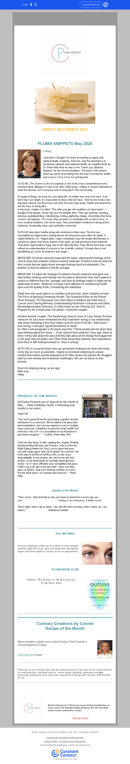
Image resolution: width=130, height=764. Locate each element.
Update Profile (50, 741)
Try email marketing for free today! (65, 759)
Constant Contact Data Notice (72, 741)
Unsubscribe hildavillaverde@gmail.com (65, 737)
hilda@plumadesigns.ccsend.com (63, 745)
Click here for (26, 654)
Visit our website (80, 717)
